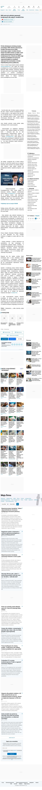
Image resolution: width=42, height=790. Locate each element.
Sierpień (37, 217)
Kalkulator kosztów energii (32, 167)
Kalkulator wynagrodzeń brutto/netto (32, 162)
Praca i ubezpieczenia (15, 485)
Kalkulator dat (30, 178)
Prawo (22, 485)
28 (35, 220)
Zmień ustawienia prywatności (22, 754)
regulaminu (15, 736)
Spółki (14, 484)
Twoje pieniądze (23, 10)
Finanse (22, 484)
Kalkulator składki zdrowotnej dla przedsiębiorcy (34, 157)
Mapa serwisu (27, 755)
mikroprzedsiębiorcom (6, 66)
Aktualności (3, 484)
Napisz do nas (19, 318)
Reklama (20, 755)
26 (32, 220)
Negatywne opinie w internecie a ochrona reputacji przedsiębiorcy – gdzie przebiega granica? (33, 121)
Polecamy (28, 342)
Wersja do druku (7, 318)
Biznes (18, 484)
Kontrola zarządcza (31, 186)
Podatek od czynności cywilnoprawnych (32, 205)
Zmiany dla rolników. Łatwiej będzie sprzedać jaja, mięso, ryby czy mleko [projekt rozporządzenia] (33, 132)
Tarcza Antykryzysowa (10, 487)
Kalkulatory (31, 155)
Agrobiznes (31, 485)
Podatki (25, 485)
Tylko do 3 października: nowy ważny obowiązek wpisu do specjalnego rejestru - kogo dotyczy (33, 147)
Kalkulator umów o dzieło (32, 166)
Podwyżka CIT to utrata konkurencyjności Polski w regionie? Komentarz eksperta (32, 138)
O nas (3, 754)
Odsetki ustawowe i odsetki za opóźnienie (33, 193)
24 (28, 220)
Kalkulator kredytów (31, 169)
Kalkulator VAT (30, 172)
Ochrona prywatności (10, 754)
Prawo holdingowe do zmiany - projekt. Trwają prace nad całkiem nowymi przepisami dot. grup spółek (33, 135)
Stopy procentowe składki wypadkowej (32, 199)
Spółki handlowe (31, 183)
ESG (16, 487)
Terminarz (31, 217)
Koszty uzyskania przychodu (33, 201)
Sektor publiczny (14, 10)
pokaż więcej (11, 723)
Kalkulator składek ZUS (32, 170)
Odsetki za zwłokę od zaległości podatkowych (33, 196)
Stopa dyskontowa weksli (32, 210)
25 (30, 220)
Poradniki (2, 487)
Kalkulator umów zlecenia (32, 164)
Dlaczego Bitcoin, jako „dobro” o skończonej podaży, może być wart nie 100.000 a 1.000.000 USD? (33, 127)
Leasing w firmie (28, 484)
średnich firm (14, 278)
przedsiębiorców (11, 179)
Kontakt (15, 755)
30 (39, 220)
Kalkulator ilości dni (31, 177)
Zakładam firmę (9, 484)
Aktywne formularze (34, 180)
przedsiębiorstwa (9, 122)
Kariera (37, 754)
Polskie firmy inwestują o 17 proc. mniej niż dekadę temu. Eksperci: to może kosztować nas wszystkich (33, 150)
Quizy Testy (30, 212)
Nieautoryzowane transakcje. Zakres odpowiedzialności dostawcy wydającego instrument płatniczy (33, 118)
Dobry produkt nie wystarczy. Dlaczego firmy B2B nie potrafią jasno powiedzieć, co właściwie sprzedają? (33, 144)
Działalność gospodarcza (32, 182)
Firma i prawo (29, 257)
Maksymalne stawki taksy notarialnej (32, 208)
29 (37, 220)
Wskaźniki (31, 190)
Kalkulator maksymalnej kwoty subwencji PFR (33, 175)
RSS (11, 755)
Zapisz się (12, 739)
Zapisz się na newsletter (14, 321)
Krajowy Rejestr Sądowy (32, 188)
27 (33, 220)
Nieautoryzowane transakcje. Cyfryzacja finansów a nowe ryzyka (33, 124)
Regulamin (32, 754)
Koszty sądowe (30, 185)
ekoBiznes (36, 485)
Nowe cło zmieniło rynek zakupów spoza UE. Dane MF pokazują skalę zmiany (33, 129)
